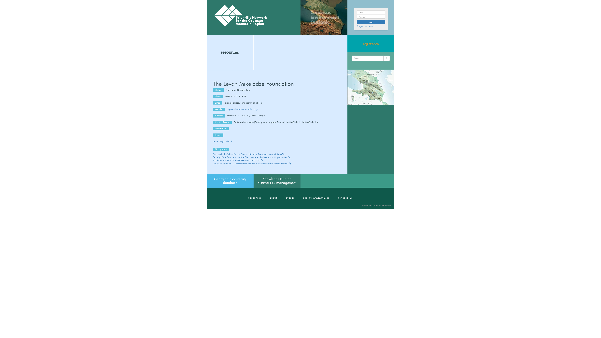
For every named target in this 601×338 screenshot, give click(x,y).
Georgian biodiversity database (230, 181)
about (273, 198)
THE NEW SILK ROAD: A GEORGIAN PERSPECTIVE (237, 160)
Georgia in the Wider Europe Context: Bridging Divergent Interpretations (247, 154)
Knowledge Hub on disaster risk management (277, 181)
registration (371, 43)
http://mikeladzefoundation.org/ (242, 109)
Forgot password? (366, 26)
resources (230, 52)
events (290, 198)
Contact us (345, 198)
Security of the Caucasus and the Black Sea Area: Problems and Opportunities (250, 157)
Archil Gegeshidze (222, 141)
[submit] (386, 58)
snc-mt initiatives (316, 198)
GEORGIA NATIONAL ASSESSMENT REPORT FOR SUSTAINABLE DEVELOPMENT (251, 163)
